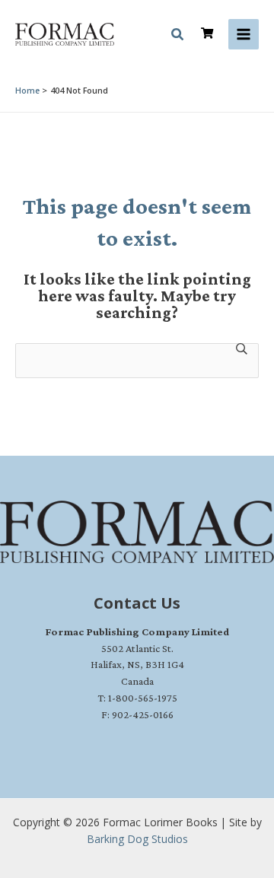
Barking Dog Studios (137, 839)
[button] (178, 36)
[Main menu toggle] (243, 34)
